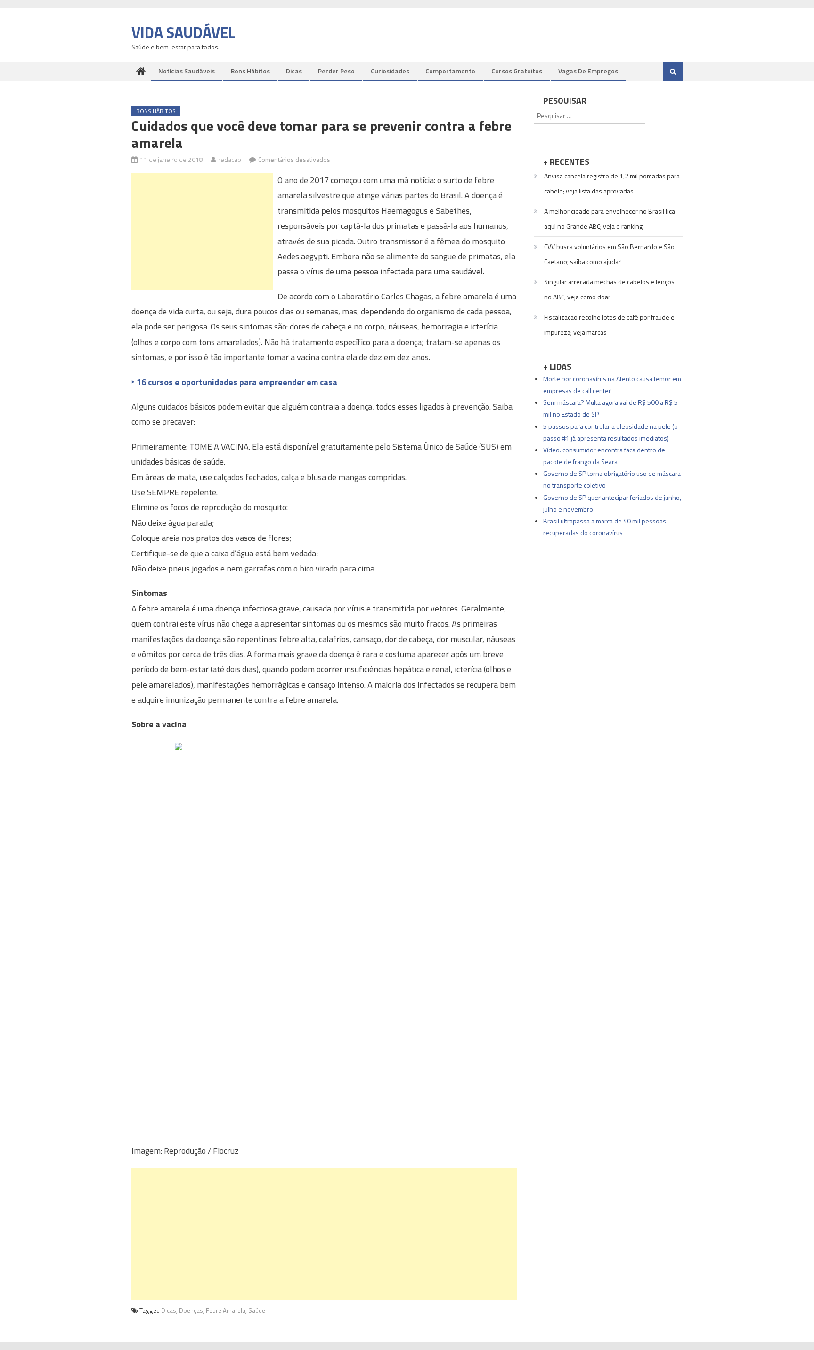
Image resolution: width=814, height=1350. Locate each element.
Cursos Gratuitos (516, 71)
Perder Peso (336, 71)
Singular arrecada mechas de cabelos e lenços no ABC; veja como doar (609, 289)
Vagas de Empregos (588, 71)
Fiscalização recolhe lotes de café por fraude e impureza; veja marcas (609, 324)
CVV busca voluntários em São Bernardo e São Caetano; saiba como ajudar (609, 253)
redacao (229, 159)
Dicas (294, 71)
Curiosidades (390, 71)
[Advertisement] (202, 231)
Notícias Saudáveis (186, 71)
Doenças (191, 1310)
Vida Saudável (183, 32)
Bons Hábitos (250, 71)
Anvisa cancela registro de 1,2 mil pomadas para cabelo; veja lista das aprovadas (612, 183)
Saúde (256, 1310)
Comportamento (450, 71)
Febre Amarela (225, 1310)
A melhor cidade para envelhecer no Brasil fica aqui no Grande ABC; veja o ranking (609, 218)
